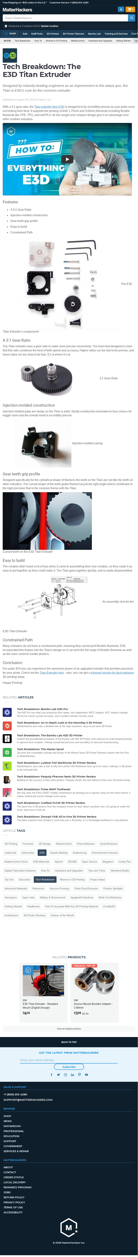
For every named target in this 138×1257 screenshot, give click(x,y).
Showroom (12, 1126)
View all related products (69, 1029)
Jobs (7, 1192)
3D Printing (11, 843)
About (8, 1167)
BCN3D (72, 861)
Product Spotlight (113, 888)
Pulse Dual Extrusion (86, 888)
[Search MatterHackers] (131, 17)
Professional (14, 1131)
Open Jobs (28, 897)
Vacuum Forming (59, 888)
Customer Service (59, 2)
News (8, 1121)
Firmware (28, 843)
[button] (69, 26)
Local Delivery (15, 1182)
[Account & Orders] (121, 9)
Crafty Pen (125, 861)
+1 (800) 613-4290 (78, 2)
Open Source (89, 861)
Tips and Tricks (96, 870)
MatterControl (78, 41)
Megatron (107, 861)
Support (10, 1141)
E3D (42, 852)
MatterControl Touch (16, 861)
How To (38, 41)
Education (24, 879)
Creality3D (109, 906)
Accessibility (13, 1212)
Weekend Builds (120, 870)
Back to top (69, 1042)
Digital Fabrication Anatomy (20, 870)
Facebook (51, 1075)
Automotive (28, 852)
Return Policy (14, 1197)
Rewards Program (17, 1187)
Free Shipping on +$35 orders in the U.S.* (25, 2)
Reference (38, 888)
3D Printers (53, 33)
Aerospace (11, 897)
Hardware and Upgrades (100, 41)
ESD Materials (41, 861)
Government (13, 1146)
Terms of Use (13, 1207)
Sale (25, 33)
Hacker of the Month (62, 915)
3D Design (45, 843)
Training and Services (116, 33)
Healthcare (33, 906)
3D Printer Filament (73, 33)
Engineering (79, 852)
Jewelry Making (58, 852)
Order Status (14, 1177)
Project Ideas (97, 879)
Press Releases (86, 843)
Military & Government (52, 897)
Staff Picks (37, 33)
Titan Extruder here (52, 672)
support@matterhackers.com (28, 1099)
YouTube (86, 1075)
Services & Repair (16, 1151)
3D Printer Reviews (34, 915)
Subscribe (69, 1067)
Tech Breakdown (23, 41)
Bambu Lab (94, 33)
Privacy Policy (14, 1202)
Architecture (11, 915)
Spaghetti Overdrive (82, 897)
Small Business (108, 843)
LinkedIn (72, 1075)
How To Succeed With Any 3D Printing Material (71, 906)
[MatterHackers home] (17, 10)
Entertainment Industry (105, 852)
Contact (10, 1172)
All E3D (7, 41)
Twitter (58, 1075)
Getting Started (123, 41)
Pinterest (79, 1075)
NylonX (59, 861)
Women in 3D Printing (56, 41)
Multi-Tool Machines (110, 897)
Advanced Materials (16, 888)
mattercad (10, 852)
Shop (7, 1116)
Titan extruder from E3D (49, 106)
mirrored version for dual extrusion (112, 672)
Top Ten (9, 879)
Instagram (65, 1075)
